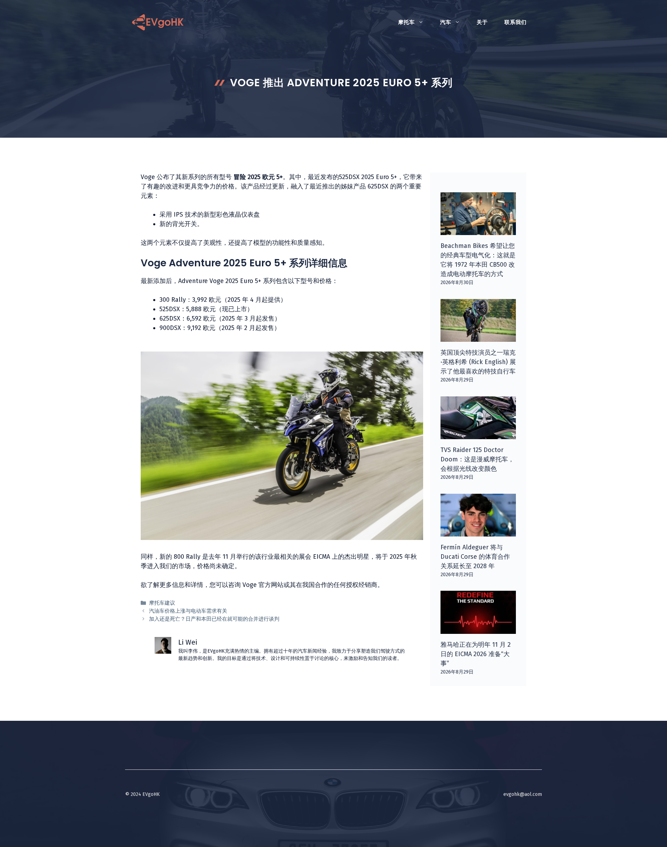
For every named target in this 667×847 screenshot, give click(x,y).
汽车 (445, 22)
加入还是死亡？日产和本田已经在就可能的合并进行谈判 (214, 619)
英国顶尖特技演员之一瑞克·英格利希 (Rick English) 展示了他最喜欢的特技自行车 (478, 362)
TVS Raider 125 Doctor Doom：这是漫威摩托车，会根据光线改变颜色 (477, 459)
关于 (482, 22)
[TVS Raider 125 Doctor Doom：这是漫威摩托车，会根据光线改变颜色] (478, 434)
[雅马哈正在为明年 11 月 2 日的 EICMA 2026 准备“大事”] (478, 629)
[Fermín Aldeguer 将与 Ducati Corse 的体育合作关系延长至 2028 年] (478, 531)
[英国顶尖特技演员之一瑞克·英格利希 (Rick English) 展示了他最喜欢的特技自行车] (478, 337)
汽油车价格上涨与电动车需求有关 (188, 611)
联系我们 (515, 22)
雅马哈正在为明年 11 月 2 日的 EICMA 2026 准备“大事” (475, 654)
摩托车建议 (162, 603)
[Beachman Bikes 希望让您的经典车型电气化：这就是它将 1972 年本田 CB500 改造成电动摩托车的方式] (478, 230)
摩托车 (406, 22)
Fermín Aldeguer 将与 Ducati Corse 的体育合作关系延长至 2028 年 (475, 556)
